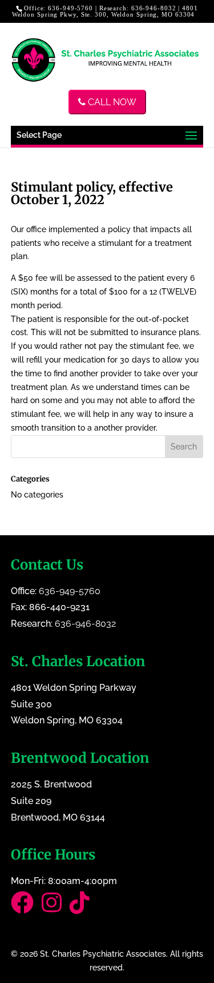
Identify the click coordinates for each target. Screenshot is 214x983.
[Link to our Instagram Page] (56, 907)
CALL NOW (111, 102)
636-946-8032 (153, 8)
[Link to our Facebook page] (26, 907)
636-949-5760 (70, 8)
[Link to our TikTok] (82, 907)
